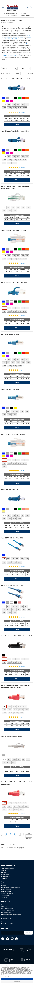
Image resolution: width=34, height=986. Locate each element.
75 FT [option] (9, 210)
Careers (3, 884)
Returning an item (5, 876)
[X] (7, 938)
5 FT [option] (22, 104)
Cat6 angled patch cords (14, 39)
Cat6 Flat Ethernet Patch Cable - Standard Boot (16, 636)
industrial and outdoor (9, 54)
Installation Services (6, 891)
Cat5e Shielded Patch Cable (10, 389)
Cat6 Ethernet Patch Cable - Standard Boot (15, 131)
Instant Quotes (5, 874)
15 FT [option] (14, 160)
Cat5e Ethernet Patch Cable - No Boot (13, 230)
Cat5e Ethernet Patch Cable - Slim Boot (14, 282)
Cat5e (28, 35)
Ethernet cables (24, 44)
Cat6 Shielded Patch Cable (10, 334)
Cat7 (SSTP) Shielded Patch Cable (12, 538)
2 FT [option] (14, 104)
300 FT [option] (21, 713)
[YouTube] (12, 938)
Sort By (15, 69)
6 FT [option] (4, 362)
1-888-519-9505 (10, 910)
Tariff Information (5, 895)
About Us (3, 870)
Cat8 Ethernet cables (17, 37)
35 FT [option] (28, 207)
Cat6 (3, 37)
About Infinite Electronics (7, 868)
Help (2, 880)
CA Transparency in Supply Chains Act (10, 887)
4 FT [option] (22, 359)
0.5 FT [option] (4, 104)
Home (3, 20)
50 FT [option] (19, 108)
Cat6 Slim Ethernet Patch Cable (11, 736)
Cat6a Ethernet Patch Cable (10, 490)
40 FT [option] (14, 706)
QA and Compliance (6, 889)
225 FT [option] (10, 713)
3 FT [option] (18, 104)
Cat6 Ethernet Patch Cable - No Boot (13, 434)
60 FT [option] (24, 706)
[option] (3, 98)
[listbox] (17, 100)
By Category (11, 20)
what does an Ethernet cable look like (11, 56)
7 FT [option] (27, 104)
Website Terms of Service (7, 893)
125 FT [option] (15, 709)
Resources (3, 885)
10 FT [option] (4, 108)
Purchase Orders (5, 872)
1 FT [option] (9, 104)
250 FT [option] (16, 713)
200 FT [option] (4, 713)
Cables (20, 20)
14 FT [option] (9, 108)
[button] (2, 7)
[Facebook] (2, 938)
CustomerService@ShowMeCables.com (11, 914)
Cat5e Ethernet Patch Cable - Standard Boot (15, 79)
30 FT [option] (4, 163)
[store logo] (13, 8)
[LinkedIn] (16, 938)
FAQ (2, 882)
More (24, 366)
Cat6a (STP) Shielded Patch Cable (12, 585)
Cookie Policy (4, 897)
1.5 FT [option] (14, 759)
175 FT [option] (26, 709)
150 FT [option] (21, 709)
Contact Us (4, 878)
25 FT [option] (14, 108)
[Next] (21, 834)
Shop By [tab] (4, 69)
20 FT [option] (19, 160)
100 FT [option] (25, 108)
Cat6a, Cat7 (7, 37)
